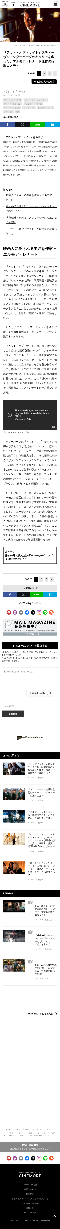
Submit (13, 713)
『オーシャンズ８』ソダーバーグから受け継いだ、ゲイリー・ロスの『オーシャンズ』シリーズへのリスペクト (41, 869)
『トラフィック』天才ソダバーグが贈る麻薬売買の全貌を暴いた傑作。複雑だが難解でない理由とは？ (41, 768)
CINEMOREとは (30, 1184)
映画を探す (5, 3)
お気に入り (13, 4)
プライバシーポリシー (30, 1203)
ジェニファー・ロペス (33, 104)
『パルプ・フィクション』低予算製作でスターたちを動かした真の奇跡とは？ (41, 815)
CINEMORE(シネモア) (12, 1129)
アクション (8, 112)
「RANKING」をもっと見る (39, 1013)
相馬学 (40, 823)
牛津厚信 (41, 851)
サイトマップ (30, 1213)
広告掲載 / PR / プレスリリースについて (30, 1199)
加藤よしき (49, 920)
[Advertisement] (30, 999)
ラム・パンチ (26, 478)
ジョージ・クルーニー (13, 104)
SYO (46, 979)
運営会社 (30, 1208)
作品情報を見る (11, 117)
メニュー (55, 3)
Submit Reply (37, 692)
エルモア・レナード (45, 108)
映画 (27, 1129)
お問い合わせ (30, 1189)
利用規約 (6, 652)
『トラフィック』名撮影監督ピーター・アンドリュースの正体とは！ (41, 792)
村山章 (17, 95)
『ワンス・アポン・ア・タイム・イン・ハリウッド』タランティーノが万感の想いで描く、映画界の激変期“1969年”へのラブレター (41, 840)
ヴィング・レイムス (12, 108)
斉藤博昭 (48, 949)
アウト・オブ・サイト (14, 91)
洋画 (17, 112)
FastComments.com (32, 737)
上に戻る (54, 1216)
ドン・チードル (29, 108)
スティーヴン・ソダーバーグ (35, 100)
